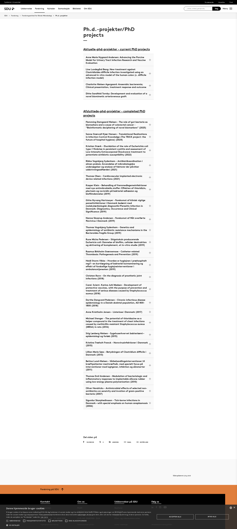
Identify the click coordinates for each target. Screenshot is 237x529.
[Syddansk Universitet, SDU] (9, 8)
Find (231, 2)
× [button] (234, 508)
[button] (7, 520)
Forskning (39, 8)
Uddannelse (26, 8)
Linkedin (115, 442)
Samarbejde (64, 8)
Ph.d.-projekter (61, 16)
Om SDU (88, 8)
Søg (216, 8)
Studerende (209, 2)
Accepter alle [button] (175, 517)
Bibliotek (77, 8)
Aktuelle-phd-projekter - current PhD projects (116, 49)
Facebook (90, 442)
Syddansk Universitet (12, 2)
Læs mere (44, 517)
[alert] (118, 517)
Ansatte (221, 2)
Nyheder (51, 8)
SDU (6, 15)
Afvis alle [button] (212, 517)
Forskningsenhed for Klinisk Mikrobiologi (37, 16)
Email (129, 442)
